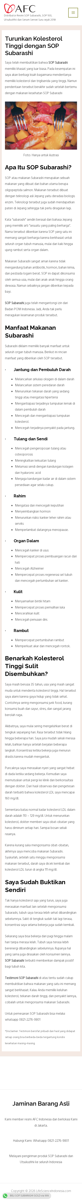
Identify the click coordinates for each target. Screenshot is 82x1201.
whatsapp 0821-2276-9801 (22, 1019)
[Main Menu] (73, 13)
